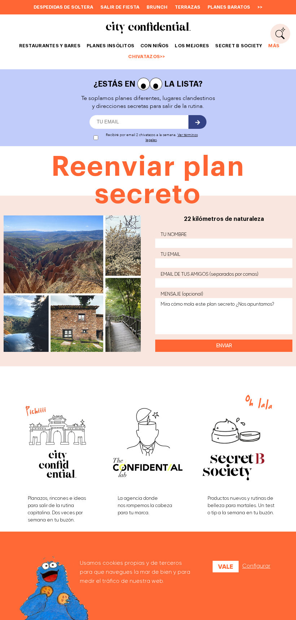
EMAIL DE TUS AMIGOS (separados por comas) (209, 274)
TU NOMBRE (174, 234)
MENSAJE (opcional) (182, 294)
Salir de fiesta (119, 7)
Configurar (256, 566)
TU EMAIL (170, 254)
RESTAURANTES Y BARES (49, 45)
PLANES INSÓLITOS (110, 45)
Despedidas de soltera (63, 7)
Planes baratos (229, 7)
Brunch (157, 7)
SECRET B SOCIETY (238, 45)
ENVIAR (224, 345)
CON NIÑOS (154, 45)
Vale (225, 567)
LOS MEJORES (192, 45)
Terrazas (187, 7)
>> (259, 7)
